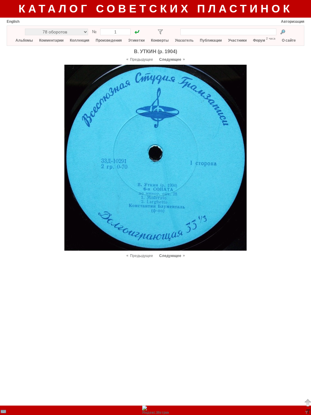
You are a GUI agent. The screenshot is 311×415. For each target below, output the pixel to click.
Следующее (170, 59)
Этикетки (136, 40)
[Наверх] (307, 402)
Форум (259, 40)
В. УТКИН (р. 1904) (155, 51)
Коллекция (79, 40)
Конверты (160, 40)
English (13, 21)
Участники (237, 40)
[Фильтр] (160, 32)
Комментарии (51, 40)
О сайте (289, 40)
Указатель (184, 40)
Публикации (211, 40)
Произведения (109, 40)
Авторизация (292, 21)
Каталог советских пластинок (156, 8)
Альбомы (24, 40)
